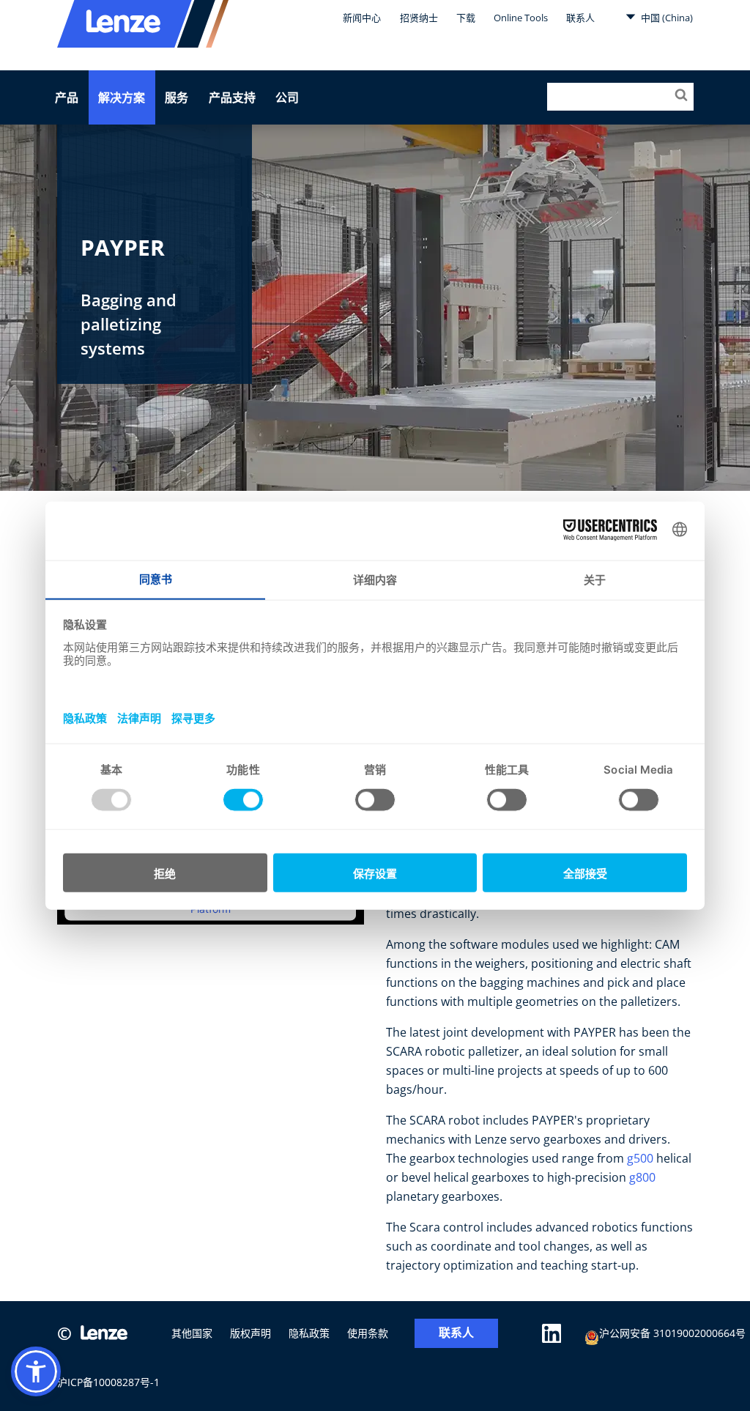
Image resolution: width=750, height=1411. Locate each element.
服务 (176, 97)
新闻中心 (362, 17)
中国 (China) (666, 17)
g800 (642, 1177)
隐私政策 (309, 1333)
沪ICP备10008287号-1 (108, 1382)
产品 (66, 97)
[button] (36, 1371)
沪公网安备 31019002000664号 (672, 1333)
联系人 (580, 17)
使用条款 (367, 1333)
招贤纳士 (419, 17)
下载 (465, 17)
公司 (287, 97)
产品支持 (232, 97)
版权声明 (250, 1333)
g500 (640, 1158)
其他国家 (191, 1333)
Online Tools (521, 17)
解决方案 (121, 97)
